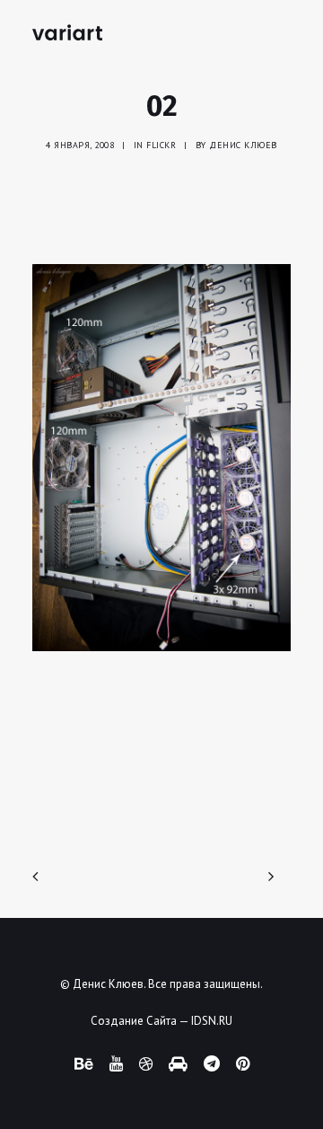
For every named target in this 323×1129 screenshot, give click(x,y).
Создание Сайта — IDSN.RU (161, 1020)
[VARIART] (67, 32)
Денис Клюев (243, 145)
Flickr (161, 145)
